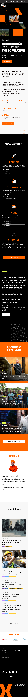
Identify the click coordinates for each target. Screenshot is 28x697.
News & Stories (18, 650)
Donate (12, 676)
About (16, 652)
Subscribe (12, 660)
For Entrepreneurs (6, 650)
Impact (3, 655)
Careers (17, 655)
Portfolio (4, 652)
